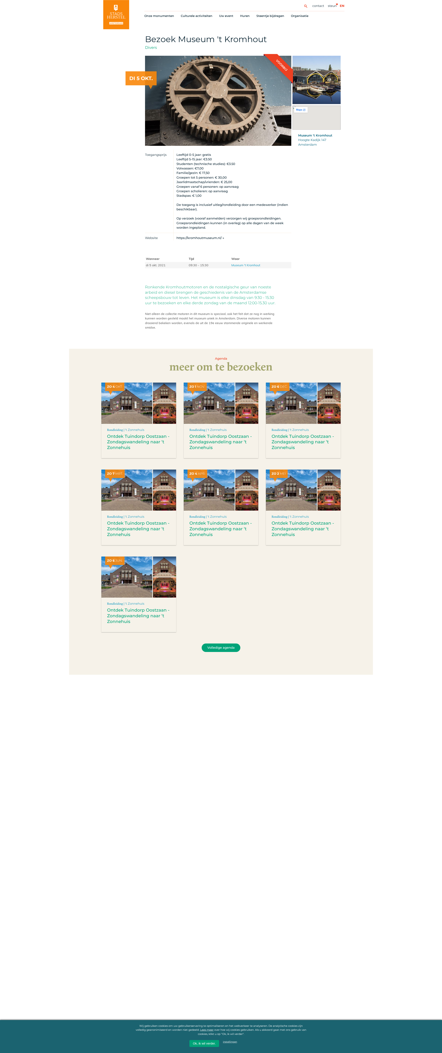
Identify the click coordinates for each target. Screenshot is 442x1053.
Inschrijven (367, 1028)
